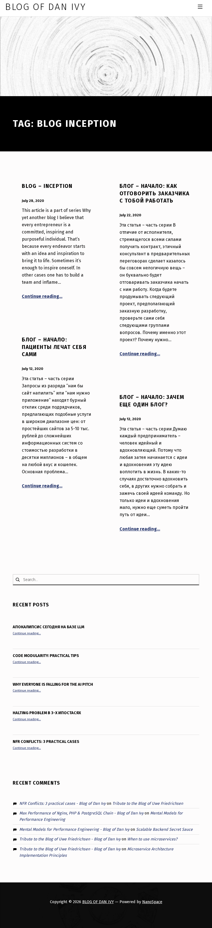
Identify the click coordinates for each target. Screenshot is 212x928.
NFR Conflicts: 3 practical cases (46, 741)
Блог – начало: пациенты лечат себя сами (54, 347)
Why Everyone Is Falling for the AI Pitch (53, 684)
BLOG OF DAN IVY (98, 901)
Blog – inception (47, 186)
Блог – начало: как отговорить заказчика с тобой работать (155, 193)
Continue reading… (42, 296)
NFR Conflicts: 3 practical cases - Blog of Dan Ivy (62, 803)
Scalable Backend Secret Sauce (164, 829)
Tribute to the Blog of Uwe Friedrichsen (147, 803)
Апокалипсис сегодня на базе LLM (48, 626)
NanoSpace (152, 901)
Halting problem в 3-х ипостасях (47, 712)
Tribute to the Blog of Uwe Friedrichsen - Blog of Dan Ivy (70, 839)
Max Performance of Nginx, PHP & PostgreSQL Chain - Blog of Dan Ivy (81, 813)
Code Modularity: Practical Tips (46, 655)
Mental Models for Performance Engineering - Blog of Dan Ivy (74, 829)
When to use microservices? (152, 839)
